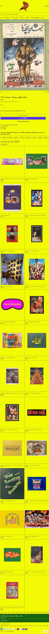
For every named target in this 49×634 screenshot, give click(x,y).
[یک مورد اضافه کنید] (6, 107)
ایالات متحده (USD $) (9, 630)
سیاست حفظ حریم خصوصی (22, 625)
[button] (45, 6)
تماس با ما (40, 625)
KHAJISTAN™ (7, 623)
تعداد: (2, 104)
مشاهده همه (3, 144)
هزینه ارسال (16, 101)
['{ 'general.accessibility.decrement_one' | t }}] (1, 107)
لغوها (1, 626)
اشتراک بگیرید (4, 620)
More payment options (23, 121)
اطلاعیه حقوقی (45, 625)
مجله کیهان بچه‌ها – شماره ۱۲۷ (11, 14)
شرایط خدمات (30, 625)
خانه (1, 14)
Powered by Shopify (5, 625)
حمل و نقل (35, 625)
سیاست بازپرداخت (13, 625)
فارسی (2, 630)
